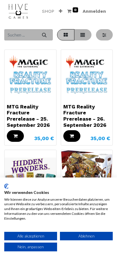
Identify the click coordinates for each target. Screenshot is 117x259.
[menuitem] (48, 11)
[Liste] (82, 34)
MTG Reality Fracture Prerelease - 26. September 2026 (84, 116)
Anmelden (94, 11)
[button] (61, 11)
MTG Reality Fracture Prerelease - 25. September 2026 (28, 116)
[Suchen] (44, 34)
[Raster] (65, 34)
